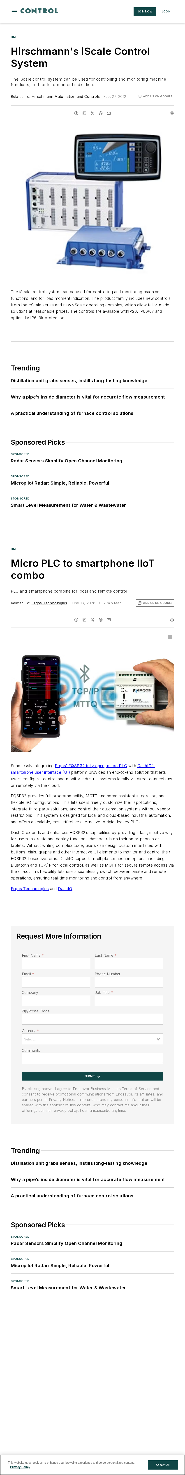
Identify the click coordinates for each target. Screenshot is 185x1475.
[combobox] (92, 1038)
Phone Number (107, 974)
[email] (108, 113)
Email (28, 974)
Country (30, 1030)
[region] (92, 1465)
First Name (33, 955)
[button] (14, 11)
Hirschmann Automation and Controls (66, 96)
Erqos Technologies (49, 603)
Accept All (163, 1465)
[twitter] (92, 113)
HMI (13, 37)
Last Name (106, 955)
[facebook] (76, 113)
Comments (31, 1050)
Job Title (104, 992)
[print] (172, 113)
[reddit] (100, 113)
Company (30, 992)
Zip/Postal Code (36, 1011)
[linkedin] (84, 113)
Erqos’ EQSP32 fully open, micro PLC (91, 765)
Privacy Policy (20, 1467)
